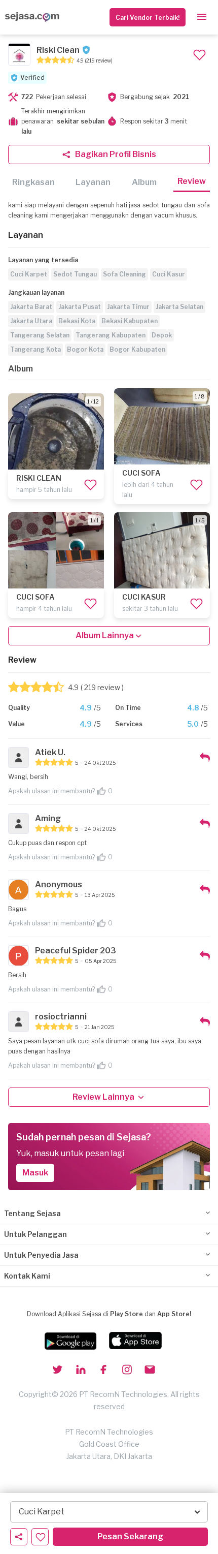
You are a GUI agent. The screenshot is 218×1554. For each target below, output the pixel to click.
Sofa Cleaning (124, 274)
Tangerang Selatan (39, 335)
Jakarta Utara (31, 321)
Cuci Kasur (168, 274)
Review (191, 181)
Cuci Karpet (28, 274)
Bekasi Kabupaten (129, 321)
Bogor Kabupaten (137, 349)
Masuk (35, 1172)
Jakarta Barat (31, 306)
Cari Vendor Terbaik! (147, 17)
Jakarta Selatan (179, 306)
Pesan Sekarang (130, 1536)
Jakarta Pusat (79, 306)
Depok (162, 335)
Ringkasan (33, 182)
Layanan (93, 182)
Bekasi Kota (76, 321)
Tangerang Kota (35, 349)
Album (144, 182)
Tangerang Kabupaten (111, 335)
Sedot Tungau (75, 274)
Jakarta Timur (128, 306)
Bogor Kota (85, 349)
